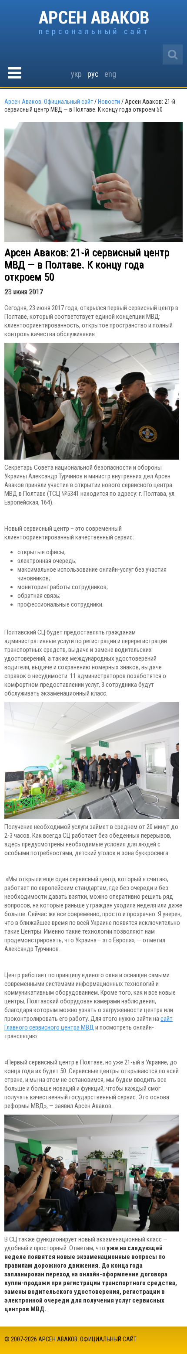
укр (76, 73)
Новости (109, 101)
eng (110, 73)
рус (93, 73)
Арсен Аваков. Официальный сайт (94, 23)
